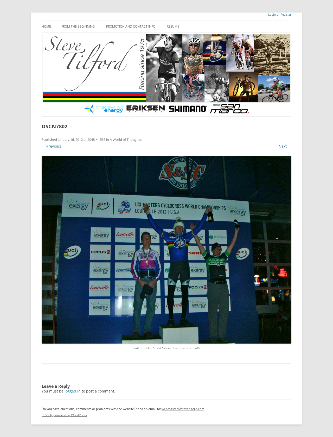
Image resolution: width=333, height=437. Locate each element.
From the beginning (78, 26)
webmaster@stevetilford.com (183, 409)
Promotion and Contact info (130, 26)
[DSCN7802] (166, 250)
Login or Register (279, 14)
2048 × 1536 (96, 139)
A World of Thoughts (126, 139)
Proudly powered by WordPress (64, 415)
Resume (173, 26)
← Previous (51, 146)
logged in (73, 391)
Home (46, 26)
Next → (285, 146)
